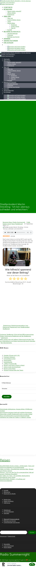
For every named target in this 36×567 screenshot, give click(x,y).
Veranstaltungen (11, 40)
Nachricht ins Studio (10, 493)
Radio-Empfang (8, 501)
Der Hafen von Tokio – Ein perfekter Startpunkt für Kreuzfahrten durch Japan (15, 476)
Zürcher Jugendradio (13, 562)
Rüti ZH (13, 28)
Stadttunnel (6, 329)
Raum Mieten (8, 547)
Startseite (8, 7)
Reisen (5, 460)
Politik (28, 222)
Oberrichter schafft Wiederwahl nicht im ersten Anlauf (16, 414)
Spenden (7, 38)
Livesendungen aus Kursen (12, 522)
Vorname (4, 388)
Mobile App (7, 499)
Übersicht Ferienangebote (11, 519)
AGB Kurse (7, 503)
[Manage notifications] (32, 563)
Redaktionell (19, 224)
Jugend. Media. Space (13, 20)
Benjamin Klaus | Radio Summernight (14, 222)
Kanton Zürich (7, 224)
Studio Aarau (15, 26)
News (13, 224)
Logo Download (9, 546)
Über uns (7, 16)
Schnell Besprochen (10, 358)
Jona (26, 325)
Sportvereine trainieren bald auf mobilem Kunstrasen (16, 412)
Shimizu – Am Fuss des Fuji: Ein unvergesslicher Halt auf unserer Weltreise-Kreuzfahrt (17, 473)
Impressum (3, 536)
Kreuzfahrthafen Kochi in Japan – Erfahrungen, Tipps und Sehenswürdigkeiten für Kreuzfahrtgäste (17, 466)
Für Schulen (8, 42)
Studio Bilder (11, 23)
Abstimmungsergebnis (18, 325)
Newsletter (7, 544)
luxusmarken (7, 360)
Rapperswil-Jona (15, 327)
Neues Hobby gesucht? (14, 11)
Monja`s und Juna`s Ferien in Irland (14, 365)
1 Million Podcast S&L (10, 363)
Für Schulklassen (9, 511)
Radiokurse (10, 14)
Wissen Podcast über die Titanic (13, 370)
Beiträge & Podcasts (12, 31)
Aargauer (3, 562)
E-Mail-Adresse (6, 383)
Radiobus (14, 25)
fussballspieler (8, 362)
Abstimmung (7, 325)
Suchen (32, 532)
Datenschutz (11, 536)
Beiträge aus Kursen (13, 37)
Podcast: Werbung (9, 357)
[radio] (10, 279)
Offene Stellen (11, 13)
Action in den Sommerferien (12, 367)
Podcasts (10, 35)
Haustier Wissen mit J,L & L (12, 355)
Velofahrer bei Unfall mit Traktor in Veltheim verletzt (15, 417)
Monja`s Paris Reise (9, 368)
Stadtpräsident (24, 327)
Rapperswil (6, 327)
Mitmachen (8, 9)
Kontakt (9, 30)
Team (9, 21)
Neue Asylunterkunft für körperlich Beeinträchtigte (14, 416)
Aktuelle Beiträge (12, 33)
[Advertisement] (18, 304)
